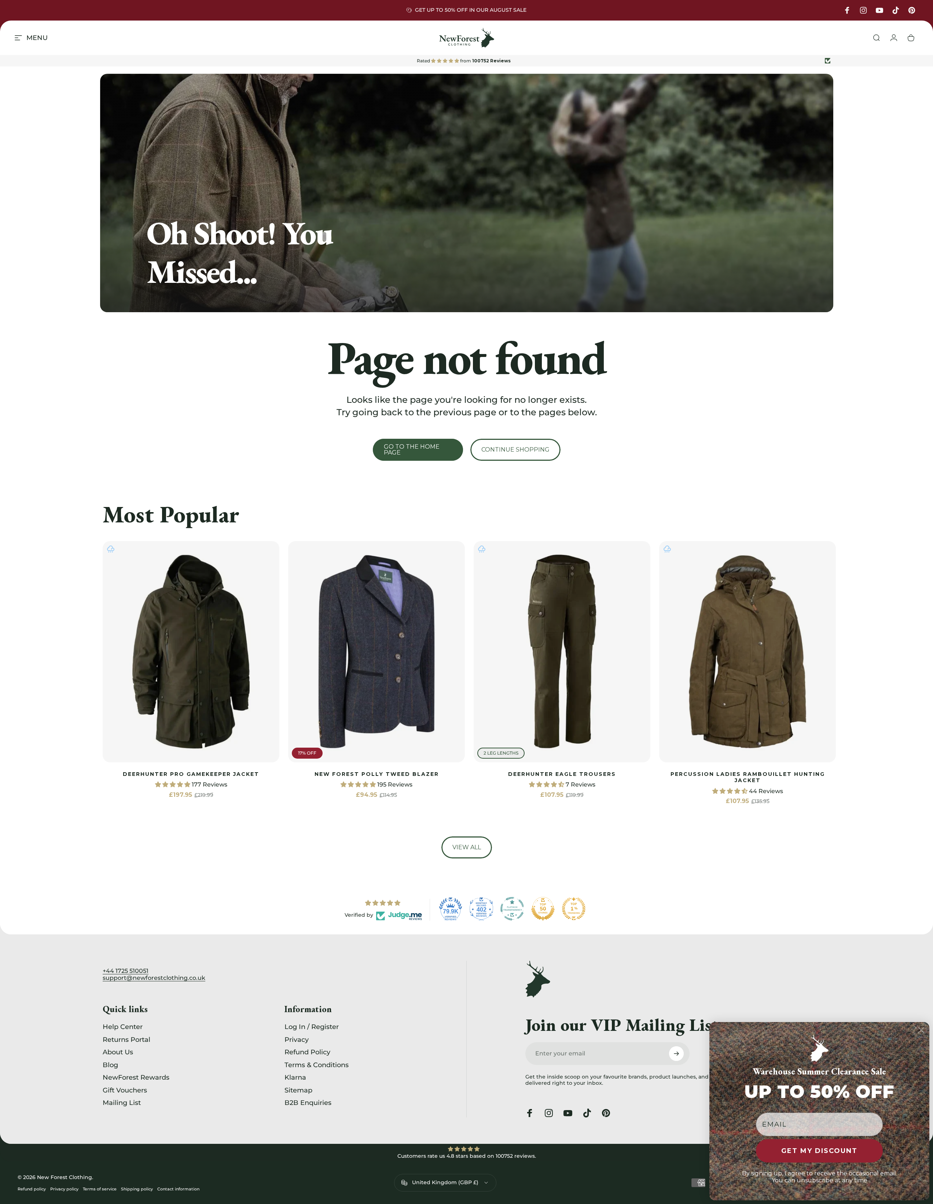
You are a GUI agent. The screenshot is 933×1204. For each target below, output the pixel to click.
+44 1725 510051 (125, 970)
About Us (118, 1052)
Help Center (123, 1027)
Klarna (295, 1077)
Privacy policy (64, 1189)
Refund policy (32, 1189)
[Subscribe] (676, 1053)
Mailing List (122, 1103)
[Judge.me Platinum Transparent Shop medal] (512, 908)
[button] (173, 784)
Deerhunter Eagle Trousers (562, 774)
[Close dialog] (921, 1030)
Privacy (296, 1040)
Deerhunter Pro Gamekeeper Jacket (191, 774)
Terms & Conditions (316, 1065)
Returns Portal (126, 1040)
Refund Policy (307, 1052)
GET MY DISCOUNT (819, 1151)
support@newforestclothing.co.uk (154, 977)
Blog (110, 1065)
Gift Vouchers (125, 1090)
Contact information (178, 1189)
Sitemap (298, 1090)
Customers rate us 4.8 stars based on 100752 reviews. (466, 1156)
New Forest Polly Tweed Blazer (377, 774)
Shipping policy (137, 1189)
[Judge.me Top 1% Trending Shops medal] (573, 908)
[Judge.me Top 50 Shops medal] (543, 908)
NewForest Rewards (136, 1077)
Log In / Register (311, 1027)
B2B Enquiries (307, 1103)
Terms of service (100, 1189)
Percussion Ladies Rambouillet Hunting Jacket (748, 777)
